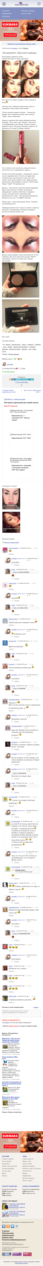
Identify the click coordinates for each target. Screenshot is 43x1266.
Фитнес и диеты (28, 1180)
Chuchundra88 (13, 797)
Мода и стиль (27, 1161)
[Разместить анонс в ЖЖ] (25, 379)
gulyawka (14, 48)
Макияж (25, 48)
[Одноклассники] (8, 1226)
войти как (13, 1026)
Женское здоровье (28, 1178)
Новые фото (6, 1164)
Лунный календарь (8, 1168)
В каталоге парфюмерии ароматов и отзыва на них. (31, 1191)
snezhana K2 (12, 641)
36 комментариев (9, 372)
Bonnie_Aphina (13, 619)
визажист (30, 344)
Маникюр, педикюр (28, 11)
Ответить (11, 554)
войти (7, 1022)
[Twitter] (12, 1226)
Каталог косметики (9, 1186)
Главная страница (7, 1159)
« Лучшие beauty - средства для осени (9, 391)
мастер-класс (16, 344)
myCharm (5, 1156)
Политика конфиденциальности (14, 1239)
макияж (8, 344)
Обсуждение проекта (21, 1263)
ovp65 (13, 569)
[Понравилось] (36, 548)
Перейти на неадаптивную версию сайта (22, 44)
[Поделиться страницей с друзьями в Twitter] (11, 379)
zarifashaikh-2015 (14, 907)
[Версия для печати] (21, 385)
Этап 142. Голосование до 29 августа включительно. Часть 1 (17, 1212)
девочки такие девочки (20, 347)
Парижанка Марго (14, 699)
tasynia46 (11, 664)
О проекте (5, 1231)
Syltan (10, 944)
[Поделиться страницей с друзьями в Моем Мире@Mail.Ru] (9, 379)
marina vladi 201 (13, 548)
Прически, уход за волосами (32, 1168)
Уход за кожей (26, 13)
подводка (38, 344)
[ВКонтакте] (3, 1226)
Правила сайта (7, 1237)
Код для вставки (22, 382)
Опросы (4, 1176)
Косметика (5, 11)
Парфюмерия (7, 13)
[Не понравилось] (34, 548)
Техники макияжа (13, 354)
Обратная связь (8, 1233)
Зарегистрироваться (11, 1020)
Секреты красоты (28, 1159)
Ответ (15, 572)
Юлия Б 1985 (12, 996)
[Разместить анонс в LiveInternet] (17, 379)
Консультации (6, 1171)
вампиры (24, 349)
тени (4, 347)
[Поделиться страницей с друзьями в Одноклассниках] (4, 379)
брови (34, 349)
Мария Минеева (7, 1244)
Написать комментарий (11, 542)
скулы (4, 351)
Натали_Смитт (13, 883)
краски (24, 344)
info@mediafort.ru (7, 1250)
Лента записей (6, 1161)
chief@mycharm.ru (17, 1244)
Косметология (27, 1171)
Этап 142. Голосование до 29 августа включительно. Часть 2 (17, 1205)
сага (29, 349)
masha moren (13, 583)
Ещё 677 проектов (11, 406)
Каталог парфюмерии (31, 1186)
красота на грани (14, 349)
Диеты (4, 1173)
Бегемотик (14, 742)
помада (10, 347)
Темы (25, 1156)
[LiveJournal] (17, 1226)
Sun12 (11, 966)
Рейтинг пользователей (9, 1166)
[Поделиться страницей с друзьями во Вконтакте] (7, 379)
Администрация (8, 1235)
